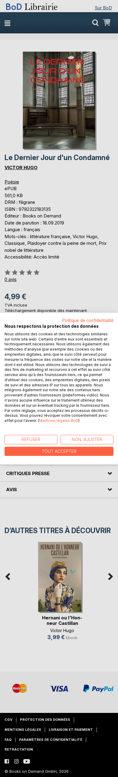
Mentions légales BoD (58, 420)
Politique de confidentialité (87, 320)
